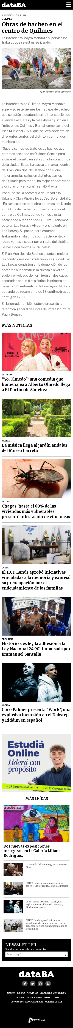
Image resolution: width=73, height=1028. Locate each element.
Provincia (32, 993)
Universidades (34, 997)
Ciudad (21, 993)
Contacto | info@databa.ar (27, 1002)
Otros (55, 997)
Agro (47, 997)
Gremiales (46, 993)
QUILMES (50, 92)
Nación (11, 993)
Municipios (59, 993)
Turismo (19, 997)
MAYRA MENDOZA (63, 92)
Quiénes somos (53, 1002)
